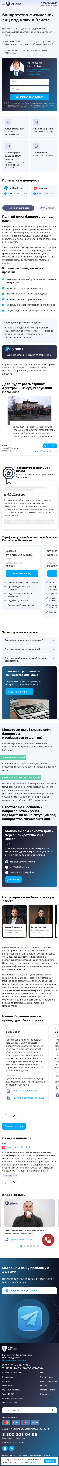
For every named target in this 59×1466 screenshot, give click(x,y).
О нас (42, 1373)
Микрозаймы (8, 1385)
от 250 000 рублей (19, 867)
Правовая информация (14, 1360)
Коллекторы (7, 1377)
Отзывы (43, 1385)
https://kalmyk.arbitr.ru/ (46, 451)
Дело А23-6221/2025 (22, 1239)
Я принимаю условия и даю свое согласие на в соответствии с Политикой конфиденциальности (31, 105)
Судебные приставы (11, 1390)
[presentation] (5, 1115)
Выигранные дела (48, 1381)
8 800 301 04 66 (49, 3)
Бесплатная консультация (29, 97)
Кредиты (6, 1381)
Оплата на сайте (47, 1390)
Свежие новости (9, 1402)
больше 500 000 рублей (22, 872)
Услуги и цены (46, 1377)
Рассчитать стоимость (19, 691)
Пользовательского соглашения (37, 103)
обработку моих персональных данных (37, 105)
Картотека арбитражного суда (28, 1098)
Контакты (44, 1394)
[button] (21, 1246)
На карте (51, 446)
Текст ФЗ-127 (8, 1394)
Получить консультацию (23, 1290)
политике (31, 1462)
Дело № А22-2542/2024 (25, 1090)
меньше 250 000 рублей (22, 861)
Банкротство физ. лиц (12, 1373)
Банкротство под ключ (12, 1398)
